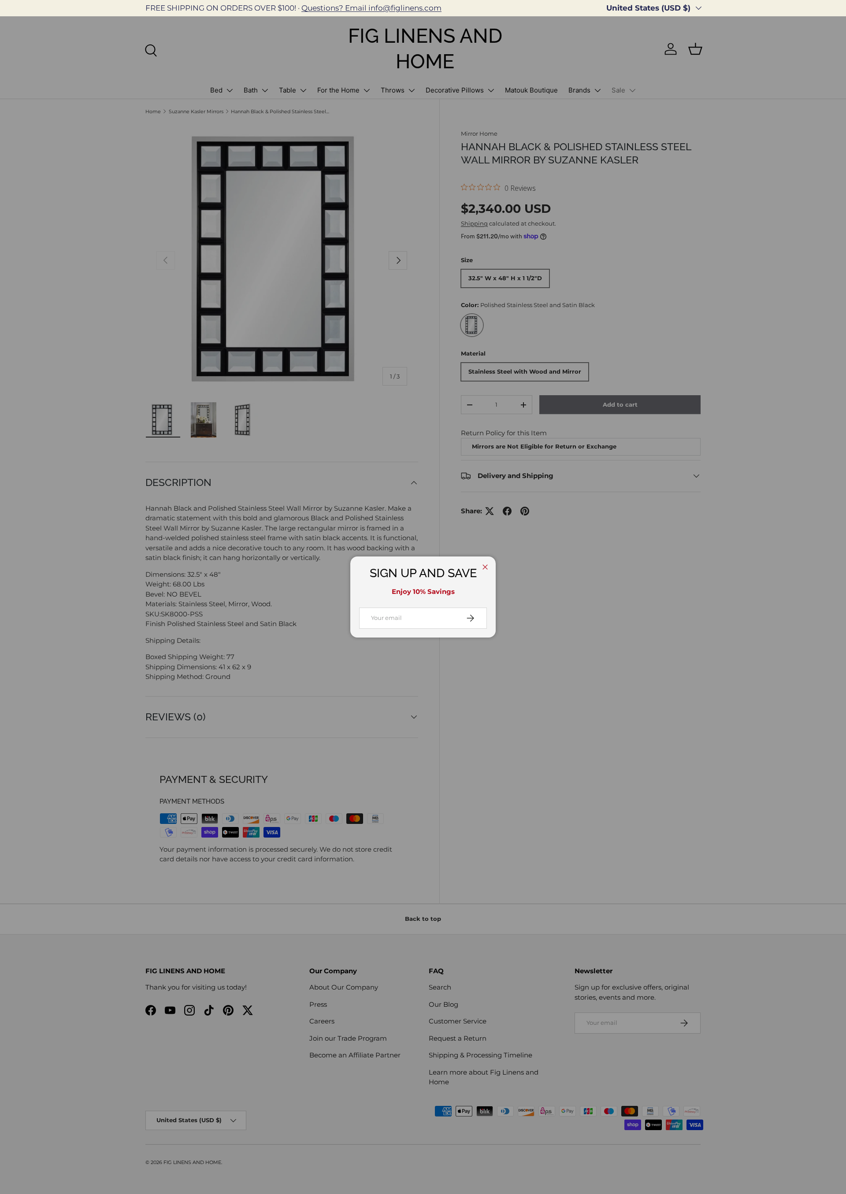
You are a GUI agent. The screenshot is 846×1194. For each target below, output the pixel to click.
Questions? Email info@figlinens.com (371, 8)
